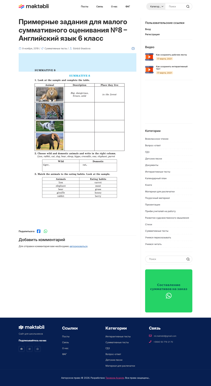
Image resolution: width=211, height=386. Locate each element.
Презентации (152, 204)
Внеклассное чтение (156, 138)
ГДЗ (147, 152)
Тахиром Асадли (115, 377)
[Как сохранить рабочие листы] (149, 57)
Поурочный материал (157, 198)
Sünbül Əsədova (81, 48)
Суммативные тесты (55, 48)
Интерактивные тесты (157, 171)
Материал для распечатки (160, 191)
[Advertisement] (168, 104)
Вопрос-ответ (153, 145)
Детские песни (153, 158)
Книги (148, 184)
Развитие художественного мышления (167, 217)
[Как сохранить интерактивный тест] (149, 70)
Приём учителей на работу (160, 211)
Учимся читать (153, 244)
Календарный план (156, 178)
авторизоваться (78, 246)
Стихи (148, 224)
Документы (151, 165)
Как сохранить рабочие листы (171, 55)
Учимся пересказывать (158, 237)
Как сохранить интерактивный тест (172, 67)
